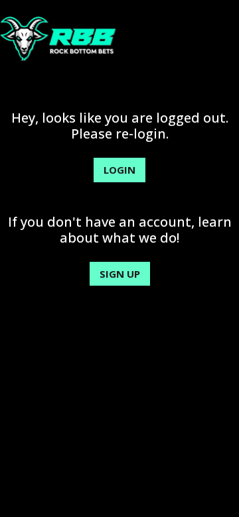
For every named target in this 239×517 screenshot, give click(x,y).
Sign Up (120, 273)
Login (119, 169)
